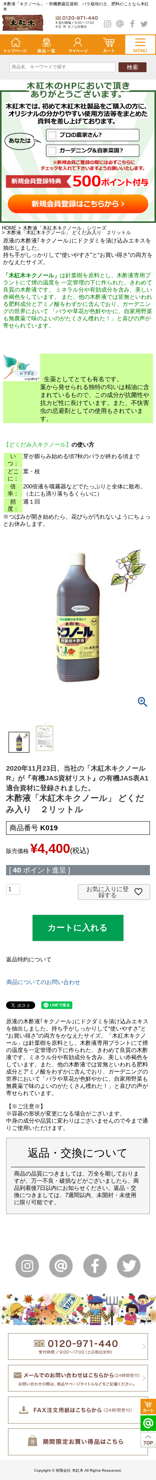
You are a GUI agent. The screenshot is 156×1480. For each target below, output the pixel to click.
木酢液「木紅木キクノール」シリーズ (64, 228)
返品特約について (28, 959)
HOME (9, 228)
